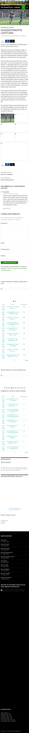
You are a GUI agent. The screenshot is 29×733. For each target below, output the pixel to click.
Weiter (26, 360)
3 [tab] (8, 387)
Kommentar (4, 223)
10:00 (24, 322)
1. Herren (3, 521)
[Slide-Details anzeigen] (14, 294)
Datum (3, 304)
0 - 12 (24, 431)
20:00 (24, 317)
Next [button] (26, 293)
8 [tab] (17, 387)
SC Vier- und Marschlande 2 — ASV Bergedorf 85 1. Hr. (12, 448)
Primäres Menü (27, 7)
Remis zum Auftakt (5, 573)
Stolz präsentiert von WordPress (14, 731)
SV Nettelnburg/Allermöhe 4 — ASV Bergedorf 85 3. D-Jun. (13, 324)
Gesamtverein (4, 520)
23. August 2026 (3, 400)
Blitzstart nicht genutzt (6, 577)
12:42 (24, 344)
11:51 (24, 338)
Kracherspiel (4, 560)
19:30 (24, 306)
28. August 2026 (3, 308)
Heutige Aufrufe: (5, 714)
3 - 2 (24, 441)
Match (12, 304)
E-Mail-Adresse (5, 249)
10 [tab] (20, 387)
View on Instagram (14, 509)
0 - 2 (24, 404)
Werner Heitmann (14, 35)
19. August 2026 (3, 432)
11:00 (24, 328)
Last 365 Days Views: (6, 721)
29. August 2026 (3, 324)
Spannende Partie (5, 548)
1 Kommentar (22, 35)
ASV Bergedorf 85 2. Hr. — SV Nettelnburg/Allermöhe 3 (13, 416)
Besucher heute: (5, 715)
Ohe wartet (3, 540)
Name (3, 243)
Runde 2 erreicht (5, 544)
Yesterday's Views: (5, 717)
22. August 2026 (3, 416)
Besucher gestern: (5, 718)
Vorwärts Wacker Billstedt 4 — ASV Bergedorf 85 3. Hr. (12, 411)
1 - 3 (24, 415)
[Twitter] (12, 41)
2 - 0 (24, 425)
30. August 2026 (3, 351)
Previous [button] (3, 293)
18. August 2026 (3, 438)
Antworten (7, 208)
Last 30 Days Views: (6, 719)
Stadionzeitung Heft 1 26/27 (7, 556)
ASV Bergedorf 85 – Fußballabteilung (11, 7)
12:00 (24, 355)
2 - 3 (24, 420)
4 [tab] (10, 387)
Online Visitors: (4, 712)
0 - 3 (24, 399)
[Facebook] (7, 41)
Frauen (2, 523)
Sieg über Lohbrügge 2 (7, 173)
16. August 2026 (3, 443)
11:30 (24, 333)
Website (3, 255)
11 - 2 (24, 409)
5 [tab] (11, 387)
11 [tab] (22, 387)
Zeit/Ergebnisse (23, 304)
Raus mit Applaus (5, 569)
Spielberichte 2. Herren (7, 27)
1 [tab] (13, 301)
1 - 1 (24, 447)
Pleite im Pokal (4, 565)
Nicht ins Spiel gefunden (7, 178)
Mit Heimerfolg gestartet (7, 552)
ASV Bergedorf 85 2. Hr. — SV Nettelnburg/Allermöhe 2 (13, 432)
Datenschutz (3, 731)
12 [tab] (24, 387)
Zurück (2, 360)
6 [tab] (13, 387)
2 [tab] (15, 301)
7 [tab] (15, 387)
